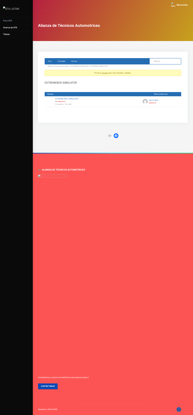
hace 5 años (153, 100)
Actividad (61, 61)
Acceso (74, 61)
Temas (6, 34)
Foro (49, 61)
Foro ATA (7, 20)
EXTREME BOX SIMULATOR (66, 99)
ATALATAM (52, 409)
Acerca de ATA (10, 27)
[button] (178, 5)
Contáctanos (48, 386)
